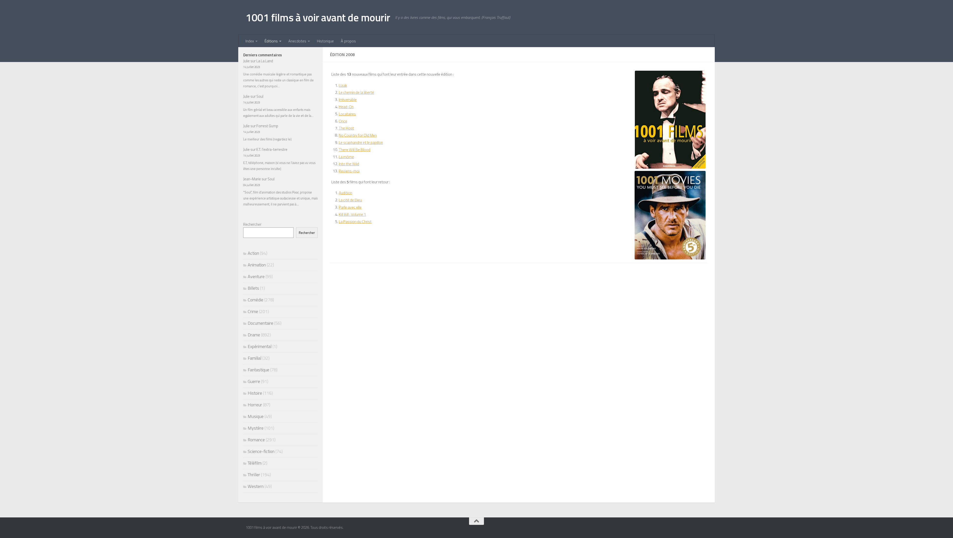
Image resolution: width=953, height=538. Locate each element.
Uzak (343, 85)
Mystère (256, 428)
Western (256, 486)
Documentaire (260, 323)
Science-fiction (261, 451)
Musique (256, 416)
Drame (254, 334)
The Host (346, 128)
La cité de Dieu (350, 200)
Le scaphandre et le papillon (361, 142)
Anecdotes (297, 41)
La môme (346, 157)
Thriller (254, 474)
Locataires (347, 114)
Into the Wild (349, 164)
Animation (257, 264)
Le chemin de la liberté (356, 92)
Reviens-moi (349, 171)
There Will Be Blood (354, 150)
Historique (325, 41)
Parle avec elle (350, 207)
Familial (254, 358)
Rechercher (252, 224)
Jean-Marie (252, 179)
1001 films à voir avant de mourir (318, 17)
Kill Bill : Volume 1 (352, 214)
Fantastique (258, 369)
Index (249, 41)
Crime (253, 311)
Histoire (255, 393)
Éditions (271, 41)
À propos (348, 41)
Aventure (256, 276)
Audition (345, 193)
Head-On (346, 107)
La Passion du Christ (355, 221)
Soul (259, 96)
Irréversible (348, 99)
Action (253, 253)
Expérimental (260, 346)
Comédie (255, 299)
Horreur (255, 404)
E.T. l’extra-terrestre (271, 149)
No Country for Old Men (358, 135)
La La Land (264, 61)
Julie (246, 61)
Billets (253, 288)
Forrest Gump (267, 126)
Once (343, 121)
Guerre (254, 381)
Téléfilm (255, 463)
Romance (256, 439)
